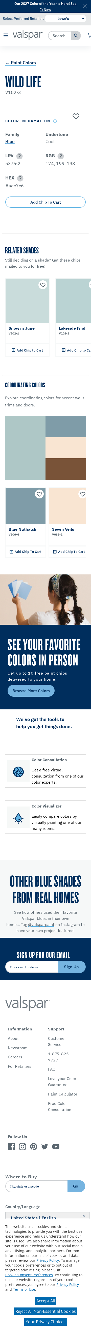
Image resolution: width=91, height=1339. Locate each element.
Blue (10, 141)
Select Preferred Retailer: (23, 18)
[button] (5, 35)
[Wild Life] (75, 116)
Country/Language (22, 1206)
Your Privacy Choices (45, 1322)
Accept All (45, 1301)
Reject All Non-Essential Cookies (45, 1311)
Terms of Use (24, 1289)
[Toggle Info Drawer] (55, 121)
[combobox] (60, 35)
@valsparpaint (41, 924)
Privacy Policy (47, 1260)
